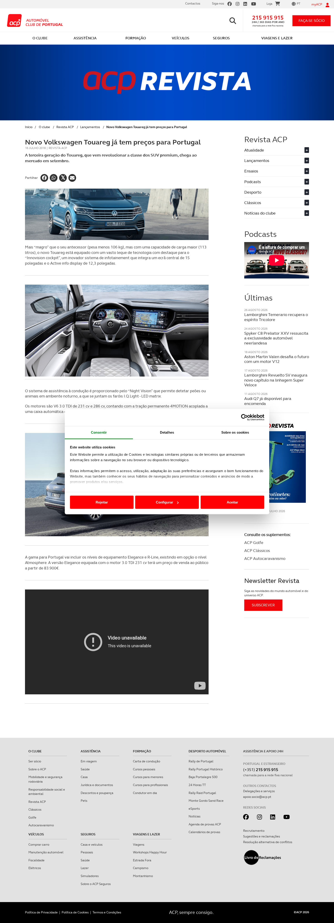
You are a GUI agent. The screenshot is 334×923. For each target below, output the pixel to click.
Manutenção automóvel (45, 852)
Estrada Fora (142, 860)
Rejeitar (102, 502)
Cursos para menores (148, 777)
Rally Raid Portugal (202, 793)
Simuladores (90, 876)
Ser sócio (34, 761)
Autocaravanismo (41, 825)
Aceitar (232, 502)
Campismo (140, 868)
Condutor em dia (145, 793)
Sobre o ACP (37, 769)
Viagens (138, 844)
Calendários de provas (204, 832)
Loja (269, 4)
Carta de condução (146, 761)
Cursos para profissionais (150, 785)
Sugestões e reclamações (261, 836)
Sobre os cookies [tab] (235, 432)
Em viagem (89, 761)
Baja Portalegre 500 (203, 777)
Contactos (192, 3)
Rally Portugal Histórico (206, 769)
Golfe (32, 817)
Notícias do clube (276, 213)
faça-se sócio (312, 20)
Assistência (91, 751)
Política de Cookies (75, 912)
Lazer (85, 868)
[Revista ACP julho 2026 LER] (276, 463)
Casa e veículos (91, 844)
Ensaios (276, 171)
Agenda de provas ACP (205, 824)
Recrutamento (253, 831)
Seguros (88, 834)
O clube (44, 127)
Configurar (164, 502)
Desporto (276, 192)
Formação (142, 751)
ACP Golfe (253, 542)
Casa (84, 777)
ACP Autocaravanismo (264, 558)
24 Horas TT (197, 785)
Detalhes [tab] (167, 432)
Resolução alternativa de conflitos (267, 842)
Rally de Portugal (201, 761)
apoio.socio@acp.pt (257, 797)
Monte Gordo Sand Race (206, 801)
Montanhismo (143, 876)
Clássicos (276, 202)
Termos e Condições (106, 912)
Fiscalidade (36, 860)
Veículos (36, 834)
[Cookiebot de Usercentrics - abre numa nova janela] (244, 417)
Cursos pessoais (144, 769)
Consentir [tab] (99, 432)
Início (28, 127)
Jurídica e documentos (97, 785)
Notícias (194, 816)
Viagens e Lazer (146, 834)
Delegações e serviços (259, 791)
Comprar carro (38, 844)
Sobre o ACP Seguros (96, 884)
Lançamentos (90, 127)
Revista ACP (65, 127)
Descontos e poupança (97, 793)
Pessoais (87, 852)
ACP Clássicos (257, 550)
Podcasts (276, 181)
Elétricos (34, 868)
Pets (84, 801)
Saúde (85, 769)
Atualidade (276, 150)
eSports (194, 809)
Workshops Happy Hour (150, 852)
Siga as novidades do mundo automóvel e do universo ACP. (276, 593)
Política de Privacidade (41, 912)
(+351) (260, 769)
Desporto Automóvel (207, 751)
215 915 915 (268, 17)
